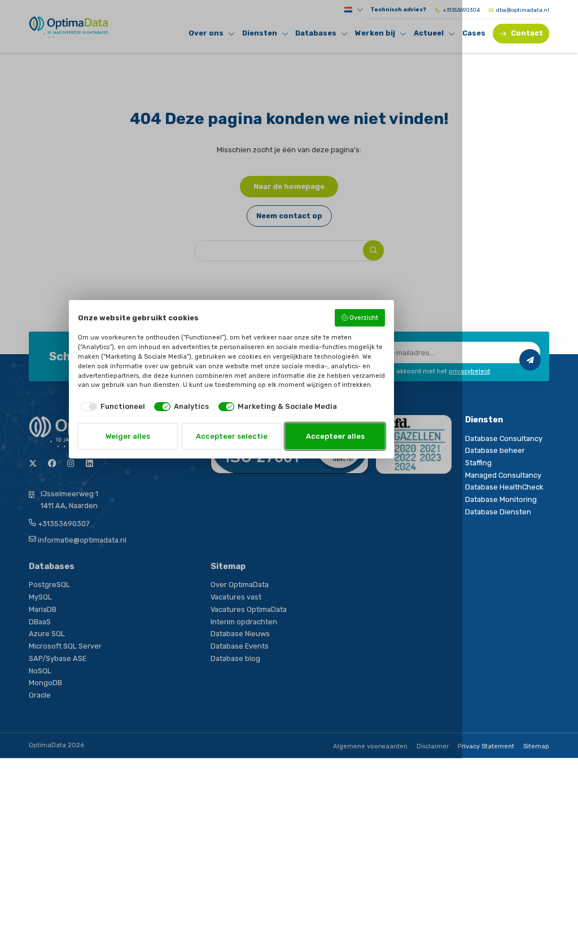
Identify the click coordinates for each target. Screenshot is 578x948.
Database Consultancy (503, 438)
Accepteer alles (335, 436)
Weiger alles (128, 436)
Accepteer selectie (232, 436)
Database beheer (495, 450)
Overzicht (363, 317)
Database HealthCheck (504, 487)
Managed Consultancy (503, 475)
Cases (473, 33)
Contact (527, 33)
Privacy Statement (486, 746)
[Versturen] (530, 360)
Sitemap (536, 746)
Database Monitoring (501, 499)
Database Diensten (498, 512)
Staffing (478, 462)
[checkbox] (111, 406)
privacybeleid (469, 371)
